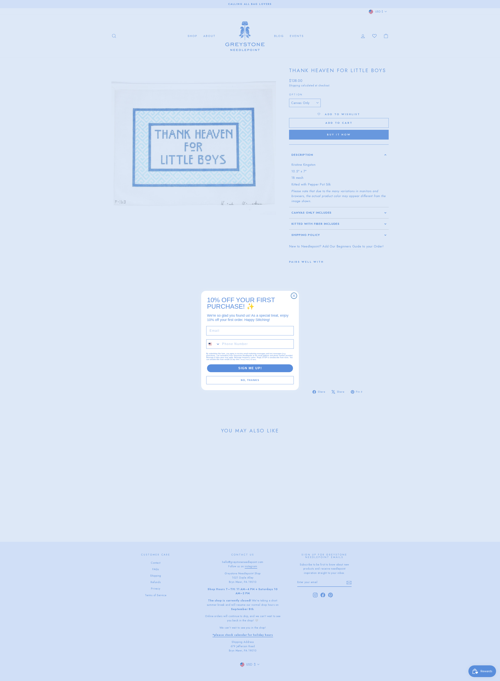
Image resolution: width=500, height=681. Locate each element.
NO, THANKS (250, 380)
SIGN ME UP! (250, 368)
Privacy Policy (245, 359)
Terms (254, 359)
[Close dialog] (294, 296)
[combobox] (213, 344)
